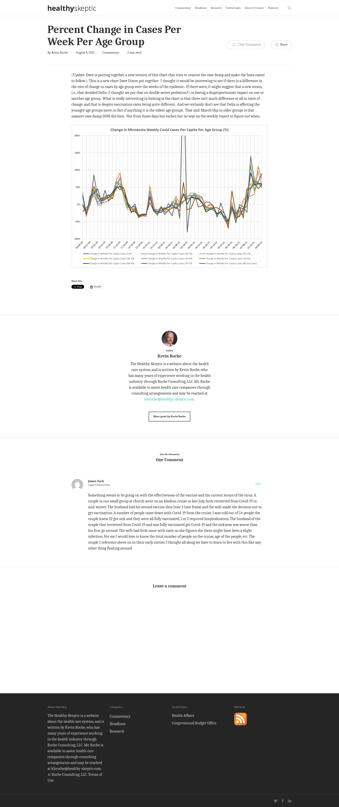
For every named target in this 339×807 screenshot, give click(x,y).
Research (117, 731)
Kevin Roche (60, 52)
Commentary (111, 52)
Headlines (118, 724)
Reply (258, 483)
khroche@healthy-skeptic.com (169, 399)
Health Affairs (183, 715)
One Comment (249, 44)
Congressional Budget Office (194, 723)
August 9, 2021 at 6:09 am (99, 485)
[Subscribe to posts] (240, 727)
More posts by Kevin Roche (169, 416)
